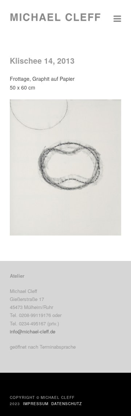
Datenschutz (66, 403)
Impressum (35, 403)
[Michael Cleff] (55, 20)
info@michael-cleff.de (32, 331)
